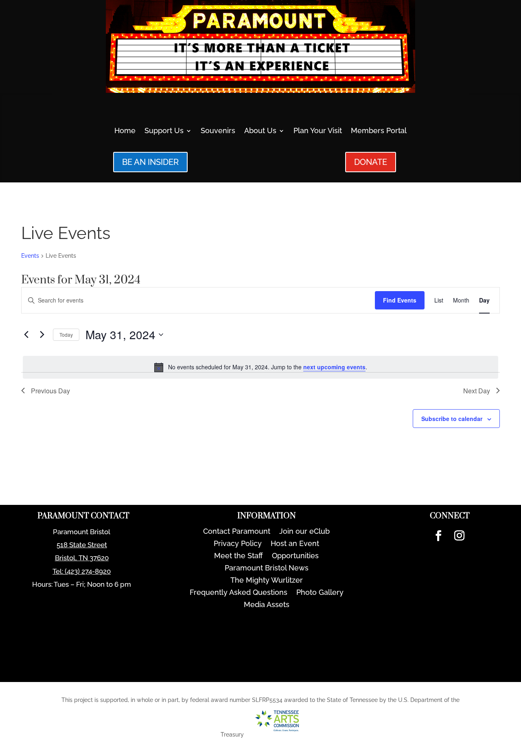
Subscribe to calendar (451, 418)
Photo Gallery (320, 593)
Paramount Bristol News (267, 568)
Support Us (164, 131)
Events (30, 255)
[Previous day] (26, 335)
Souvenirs (218, 131)
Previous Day (50, 390)
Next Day (476, 390)
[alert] (260, 367)
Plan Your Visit (317, 131)
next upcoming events (334, 367)
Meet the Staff (238, 556)
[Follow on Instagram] (459, 536)
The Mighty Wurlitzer (266, 580)
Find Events (399, 300)
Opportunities (295, 556)
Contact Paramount (236, 532)
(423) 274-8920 (88, 571)
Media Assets (266, 605)
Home (125, 131)
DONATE (370, 162)
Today (66, 334)
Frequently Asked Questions (238, 593)
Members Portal (379, 131)
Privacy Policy (238, 544)
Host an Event (295, 544)
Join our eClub (304, 532)
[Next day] (42, 335)
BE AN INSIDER (150, 162)
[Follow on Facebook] (438, 535)
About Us (260, 131)
